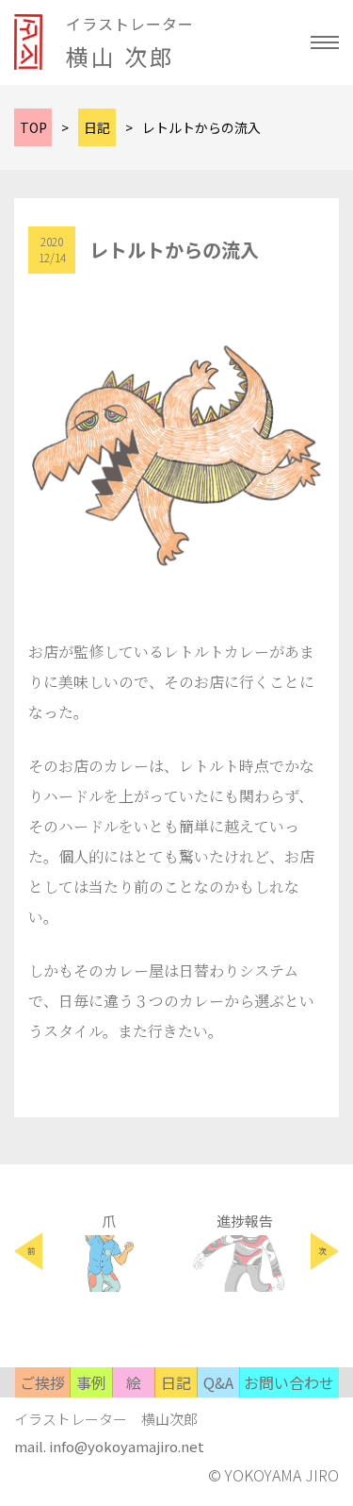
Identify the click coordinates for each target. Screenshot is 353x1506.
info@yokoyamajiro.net (126, 1446)
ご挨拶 (42, 1382)
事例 (91, 1382)
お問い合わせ (289, 1382)
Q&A (218, 1382)
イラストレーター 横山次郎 (106, 1419)
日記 (176, 1382)
